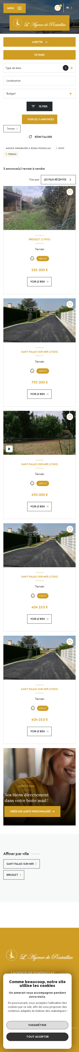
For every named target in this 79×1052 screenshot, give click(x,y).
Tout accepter (37, 1036)
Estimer (39, 55)
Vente (61, 148)
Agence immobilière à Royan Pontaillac (28, 148)
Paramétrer (37, 1025)
